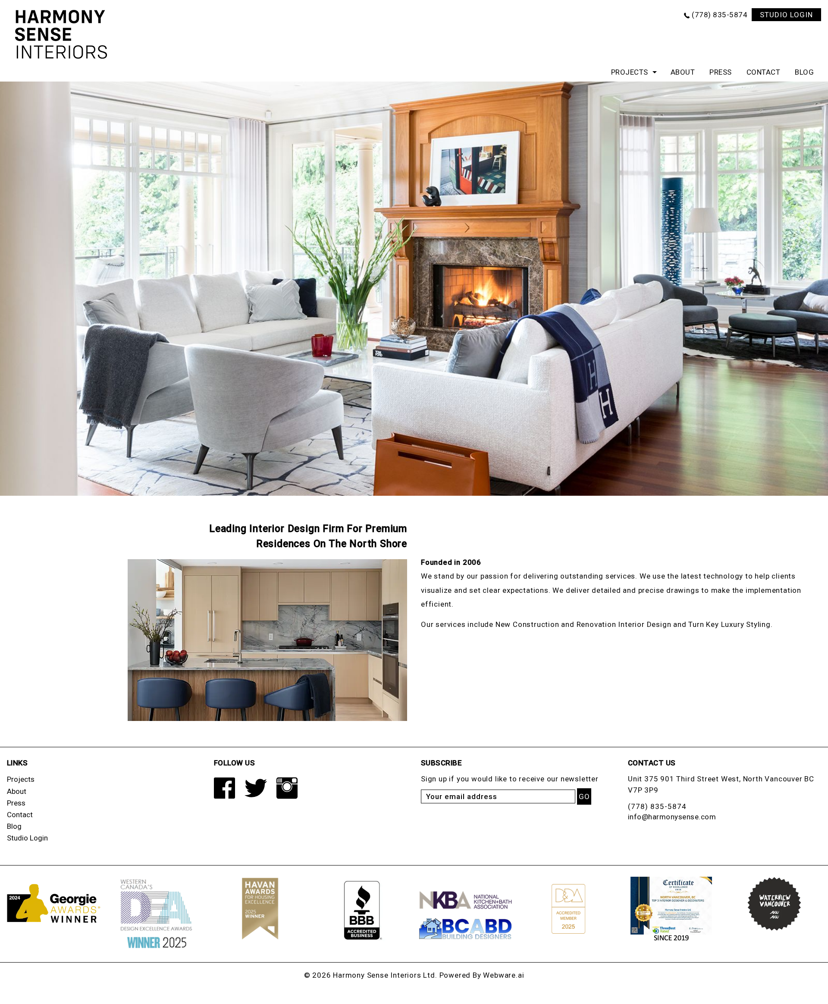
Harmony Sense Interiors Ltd (384, 975)
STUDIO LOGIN (786, 14)
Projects (629, 72)
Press (720, 72)
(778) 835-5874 (719, 14)
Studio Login (27, 838)
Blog (804, 72)
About (683, 72)
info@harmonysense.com (672, 816)
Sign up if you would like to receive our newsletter (510, 778)
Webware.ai (503, 975)
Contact (763, 72)
